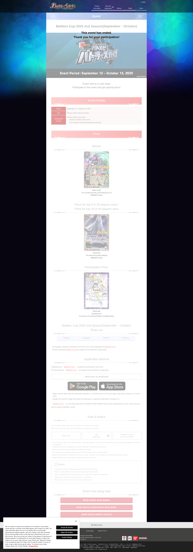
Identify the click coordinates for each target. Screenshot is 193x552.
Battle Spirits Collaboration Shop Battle (96, 507)
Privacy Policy (33, 546)
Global (143, 2)
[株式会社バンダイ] (135, 537)
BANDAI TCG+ (110, 347)
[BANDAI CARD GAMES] (124, 537)
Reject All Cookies (67, 532)
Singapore (86, 338)
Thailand (106, 338)
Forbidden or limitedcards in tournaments (127, 436)
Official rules (66, 435)
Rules (130, 8)
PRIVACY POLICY (102, 530)
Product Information (97, 7)
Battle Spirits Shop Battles (96, 500)
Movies (119, 8)
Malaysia (66, 338)
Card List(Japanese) (108, 7)
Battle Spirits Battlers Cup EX (96, 514)
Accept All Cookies (67, 527)
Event (141, 8)
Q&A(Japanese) (96, 436)
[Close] (76, 521)
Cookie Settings (90, 530)
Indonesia (125, 338)
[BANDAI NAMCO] (143, 537)
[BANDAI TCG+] (130, 537)
